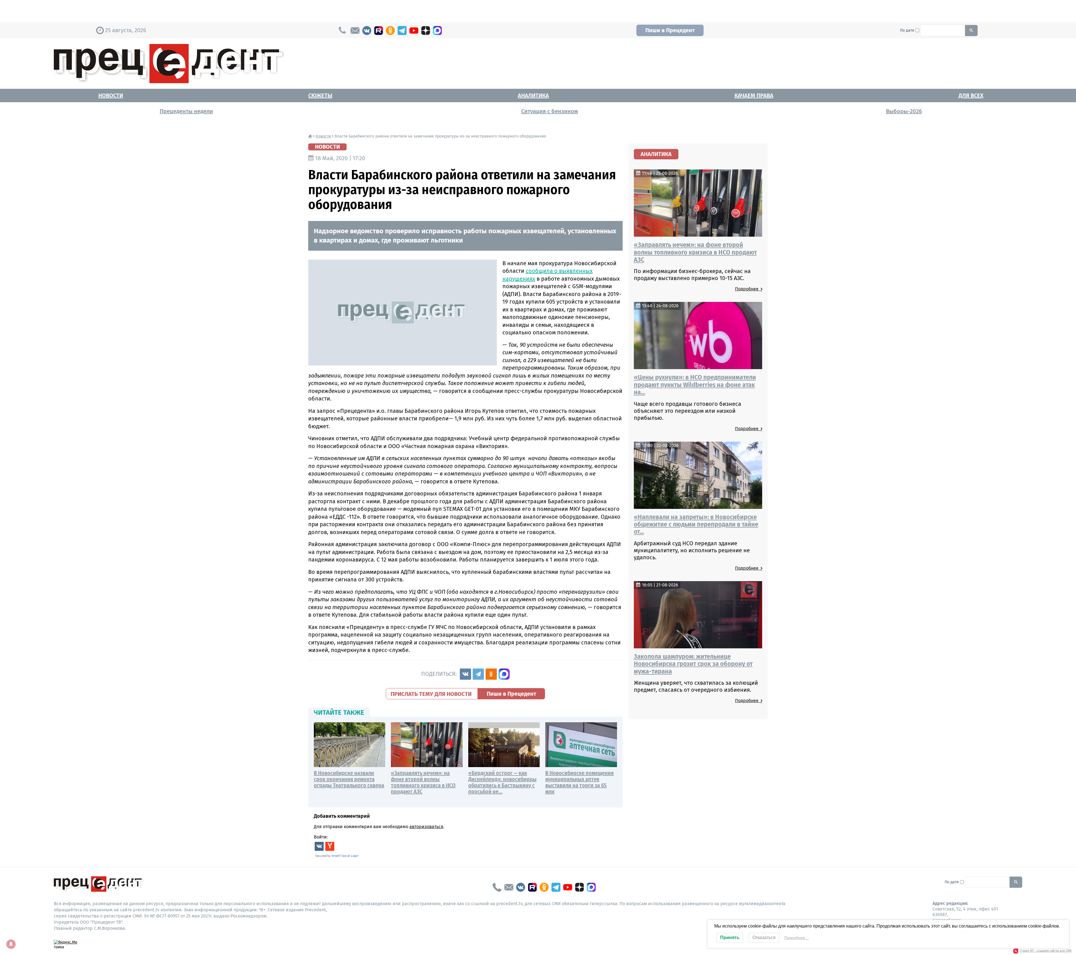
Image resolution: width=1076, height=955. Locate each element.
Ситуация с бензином (549, 111)
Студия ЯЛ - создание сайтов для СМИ (1046, 950)
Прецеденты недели (186, 111)
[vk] (366, 30)
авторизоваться (426, 826)
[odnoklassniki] (390, 30)
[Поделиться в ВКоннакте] (465, 674)
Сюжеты (320, 95)
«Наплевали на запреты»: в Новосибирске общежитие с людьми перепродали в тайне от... (696, 524)
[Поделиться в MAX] (504, 674)
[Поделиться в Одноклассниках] (491, 674)
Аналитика (533, 95)
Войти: (321, 837)
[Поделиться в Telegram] (478, 674)
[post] (355, 30)
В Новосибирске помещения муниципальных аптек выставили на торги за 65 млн (579, 782)
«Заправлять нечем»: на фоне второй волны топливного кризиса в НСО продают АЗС (423, 782)
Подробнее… (796, 937)
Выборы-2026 (904, 111)
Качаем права (753, 95)
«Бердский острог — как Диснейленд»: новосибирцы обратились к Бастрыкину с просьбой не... (502, 782)
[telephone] (497, 887)
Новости (110, 95)
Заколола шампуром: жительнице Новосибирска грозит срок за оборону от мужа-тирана (693, 664)
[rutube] (378, 30)
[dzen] (425, 30)
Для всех (971, 95)
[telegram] (402, 30)
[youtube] (413, 30)
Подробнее (748, 289)
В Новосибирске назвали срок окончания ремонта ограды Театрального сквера (349, 779)
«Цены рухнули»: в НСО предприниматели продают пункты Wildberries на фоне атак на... (695, 384)
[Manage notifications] (10, 944)
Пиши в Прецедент (670, 30)
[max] (437, 30)
